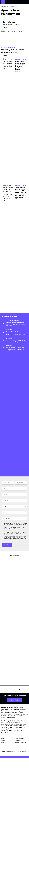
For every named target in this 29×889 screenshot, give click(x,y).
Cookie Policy (23, 751)
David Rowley (4, 52)
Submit (6, 545)
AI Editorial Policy (15, 753)
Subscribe (14, 700)
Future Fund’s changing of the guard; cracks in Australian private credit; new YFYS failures (20, 66)
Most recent (8, 25)
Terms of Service (14, 751)
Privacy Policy (5, 751)
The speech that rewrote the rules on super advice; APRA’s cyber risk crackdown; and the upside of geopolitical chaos (20, 193)
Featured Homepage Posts (8, 47)
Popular (6, 27)
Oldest (16, 25)
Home (2, 6)
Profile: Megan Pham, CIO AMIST (13, 50)
